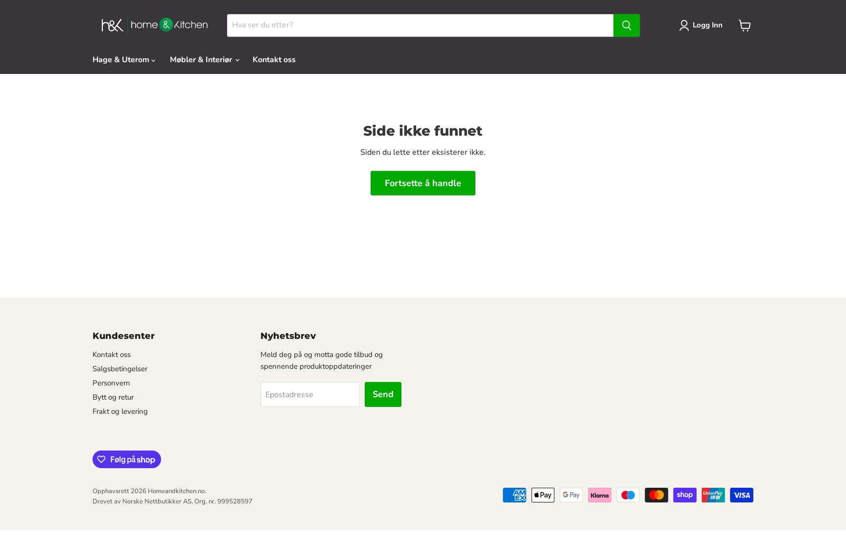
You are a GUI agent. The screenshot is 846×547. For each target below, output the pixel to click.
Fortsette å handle (423, 183)
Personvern (111, 383)
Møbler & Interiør (202, 59)
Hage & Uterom (122, 59)
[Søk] (626, 25)
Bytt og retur (113, 397)
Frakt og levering (120, 411)
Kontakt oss (274, 59)
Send (383, 394)
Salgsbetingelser (120, 369)
